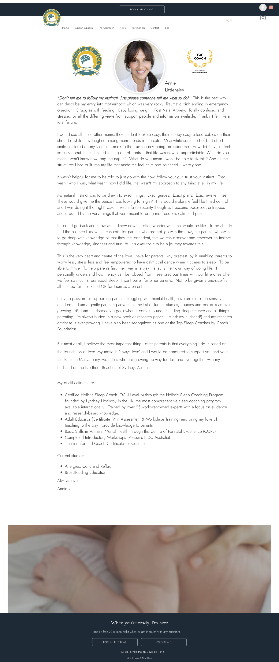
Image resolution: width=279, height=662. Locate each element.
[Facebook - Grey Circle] (263, 7)
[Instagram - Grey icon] (263, 17)
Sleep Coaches (197, 323)
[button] (271, 6)
